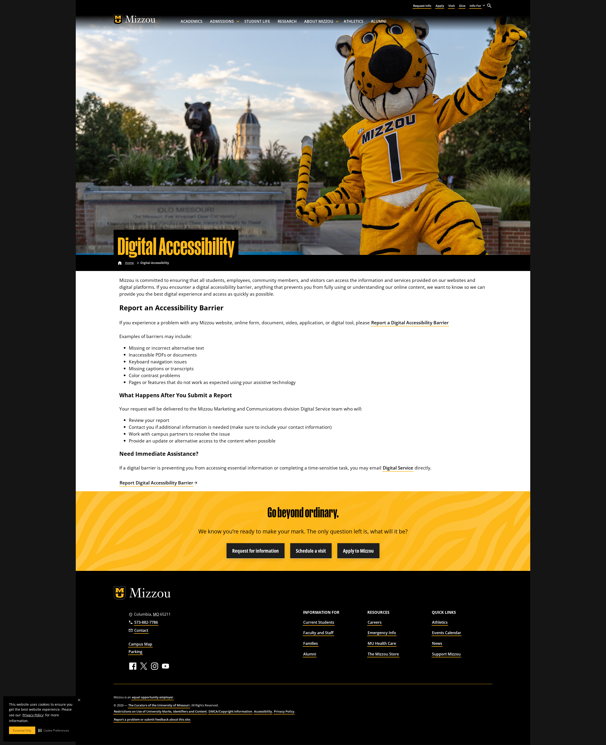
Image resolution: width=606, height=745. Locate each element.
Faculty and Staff (318, 632)
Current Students (318, 622)
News (437, 643)
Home (129, 263)
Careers (375, 622)
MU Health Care (382, 643)
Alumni (378, 21)
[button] (53, 730)
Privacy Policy (33, 715)
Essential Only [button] (22, 730)
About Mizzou (318, 21)
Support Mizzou (446, 654)
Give (462, 6)
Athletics (353, 21)
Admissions (222, 21)
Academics (191, 21)
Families (310, 643)
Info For (475, 6)
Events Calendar (446, 632)
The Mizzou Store (383, 654)
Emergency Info (382, 632)
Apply (440, 6)
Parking (135, 651)
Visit (451, 6)
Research (287, 21)
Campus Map (140, 644)
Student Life (257, 21)
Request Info (422, 6)
